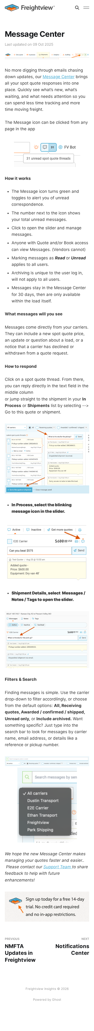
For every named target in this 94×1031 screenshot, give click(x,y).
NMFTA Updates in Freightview (20, 950)
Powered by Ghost (47, 999)
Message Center (58, 76)
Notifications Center (72, 946)
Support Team (57, 866)
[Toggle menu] (86, 7)
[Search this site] (77, 7)
